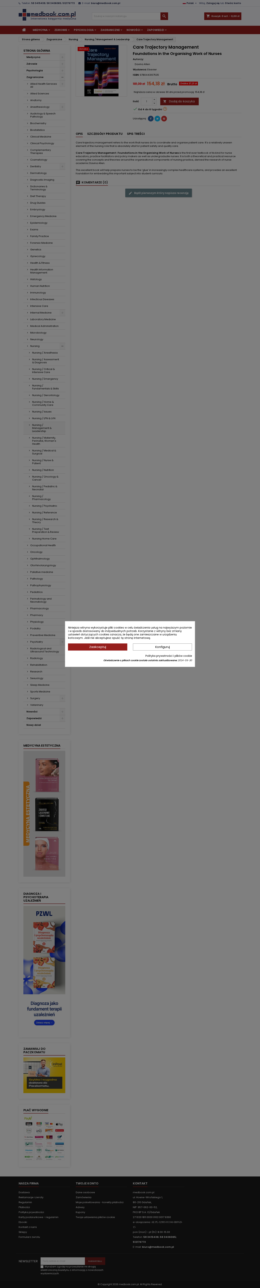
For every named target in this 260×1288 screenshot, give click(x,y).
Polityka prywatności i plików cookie (168, 656)
